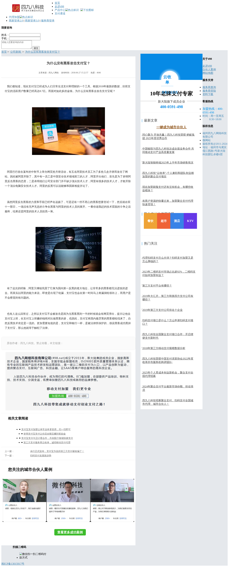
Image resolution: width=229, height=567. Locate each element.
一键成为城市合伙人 (171, 127)
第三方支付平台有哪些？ (157, 285)
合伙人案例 (209, 69)
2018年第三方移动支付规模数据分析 (163, 348)
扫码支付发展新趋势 (40, 455)
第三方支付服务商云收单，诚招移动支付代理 (46, 442)
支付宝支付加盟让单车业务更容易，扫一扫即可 (46, 429)
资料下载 (208, 94)
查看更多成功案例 (70, 532)
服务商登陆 (209, 90)
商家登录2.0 (16, 20)
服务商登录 (47, 20)
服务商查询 (209, 87)
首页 (57, 3)
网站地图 (208, 73)
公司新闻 (16, 51)
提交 (36, 48)
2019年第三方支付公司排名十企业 (162, 310)
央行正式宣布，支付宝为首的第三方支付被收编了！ (57, 451)
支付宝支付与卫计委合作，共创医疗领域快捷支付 (47, 438)
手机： (5, 38)
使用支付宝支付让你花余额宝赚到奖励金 (44, 434)
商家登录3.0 (32, 20)
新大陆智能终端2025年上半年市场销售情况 (167, 162)
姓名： (5, 34)
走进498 (59, 6)
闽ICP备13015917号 (12, 563)
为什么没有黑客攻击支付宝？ (42, 51)
